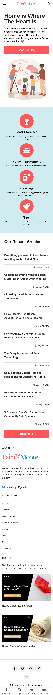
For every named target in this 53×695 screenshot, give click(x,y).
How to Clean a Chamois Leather (18, 646)
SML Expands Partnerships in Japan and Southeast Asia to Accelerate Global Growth (24, 567)
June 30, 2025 (43, 365)
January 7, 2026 (42, 267)
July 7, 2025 (44, 405)
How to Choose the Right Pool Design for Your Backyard (22, 394)
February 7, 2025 (42, 287)
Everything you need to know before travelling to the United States (26, 257)
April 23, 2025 (43, 306)
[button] (4, 4)
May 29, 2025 (43, 326)
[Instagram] (22, 668)
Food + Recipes (27, 132)
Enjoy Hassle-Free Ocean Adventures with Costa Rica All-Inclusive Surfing (23, 316)
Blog (4, 542)
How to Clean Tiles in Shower (17, 606)
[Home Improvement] (27, 150)
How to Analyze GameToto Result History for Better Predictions (24, 335)
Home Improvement (26, 161)
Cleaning (26, 188)
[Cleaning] (27, 177)
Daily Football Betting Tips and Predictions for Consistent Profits (24, 374)
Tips (26, 217)
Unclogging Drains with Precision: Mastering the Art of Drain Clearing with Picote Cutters (25, 277)
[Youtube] (30, 668)
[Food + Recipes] (27, 121)
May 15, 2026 (43, 424)
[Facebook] (14, 668)
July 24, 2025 (43, 346)
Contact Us (6, 549)
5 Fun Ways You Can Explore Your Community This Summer (25, 414)
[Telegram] (38, 668)
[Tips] (27, 206)
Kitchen (5, 529)
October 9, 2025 (42, 385)
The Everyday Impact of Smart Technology (22, 355)
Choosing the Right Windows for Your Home (24, 296)
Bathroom (6, 503)
